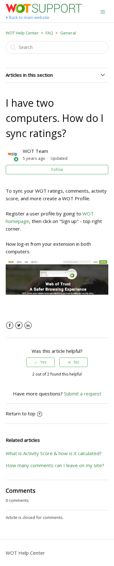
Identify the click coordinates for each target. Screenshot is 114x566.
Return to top (20, 413)
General (68, 33)
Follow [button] (57, 169)
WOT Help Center (22, 33)
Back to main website (29, 17)
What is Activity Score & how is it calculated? (54, 453)
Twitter (19, 325)
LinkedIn (28, 325)
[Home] (44, 11)
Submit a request (82, 393)
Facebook (10, 325)
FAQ (49, 33)
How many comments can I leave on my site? (55, 465)
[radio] (40, 362)
